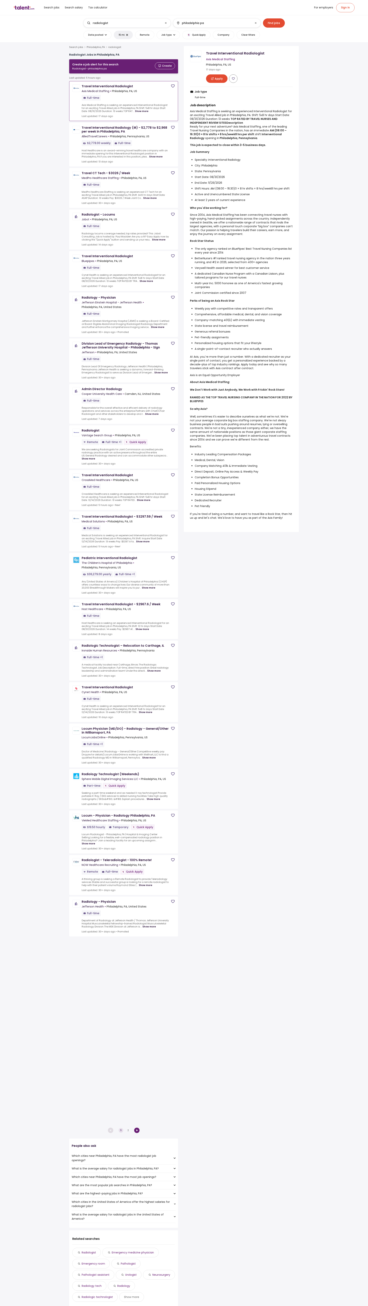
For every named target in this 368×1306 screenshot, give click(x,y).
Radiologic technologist (97, 1297)
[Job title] (124, 23)
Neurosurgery (161, 1275)
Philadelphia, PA (96, 47)
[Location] (213, 23)
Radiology (123, 1286)
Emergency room (93, 1264)
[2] (137, 1130)
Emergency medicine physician (133, 1252)
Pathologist (128, 1264)
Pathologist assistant (95, 1275)
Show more (141, 111)
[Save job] (173, 86)
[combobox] (127, 23)
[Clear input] (166, 23)
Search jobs (76, 47)
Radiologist (89, 1252)
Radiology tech (92, 1286)
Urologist (131, 1275)
